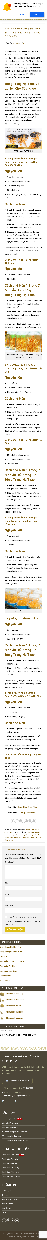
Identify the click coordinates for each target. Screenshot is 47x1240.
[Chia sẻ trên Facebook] (17, 821)
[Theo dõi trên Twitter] (13, 1220)
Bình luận (9, 862)
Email (7, 894)
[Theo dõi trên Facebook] (4, 1220)
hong (25, 43)
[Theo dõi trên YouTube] (17, 1220)
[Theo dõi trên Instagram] (8, 1220)
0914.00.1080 (28, 1088)
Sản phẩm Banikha (7, 966)
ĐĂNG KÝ (37, 15)
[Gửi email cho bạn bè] (26, 821)
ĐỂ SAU (22, 15)
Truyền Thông (9, 832)
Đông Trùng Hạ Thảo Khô (10, 947)
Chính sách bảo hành (14, 1012)
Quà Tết (3, 956)
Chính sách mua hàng (15, 1000)
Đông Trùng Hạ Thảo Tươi (11, 952)
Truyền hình (35, 830)
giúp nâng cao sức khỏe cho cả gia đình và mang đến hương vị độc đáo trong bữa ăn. (22, 834)
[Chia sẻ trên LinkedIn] (34, 821)
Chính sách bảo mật (14, 1018)
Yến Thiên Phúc (6, 980)
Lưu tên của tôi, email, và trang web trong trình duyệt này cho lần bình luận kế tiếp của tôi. (22, 921)
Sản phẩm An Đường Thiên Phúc (13, 961)
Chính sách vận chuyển (15, 993)
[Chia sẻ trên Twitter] (21, 821)
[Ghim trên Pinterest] (30, 821)
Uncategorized (6, 976)
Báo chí (27, 830)
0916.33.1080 (23, 1081)
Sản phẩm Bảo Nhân (8, 971)
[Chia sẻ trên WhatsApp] (13, 821)
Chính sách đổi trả (13, 1006)
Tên (6, 883)
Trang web (9, 906)
